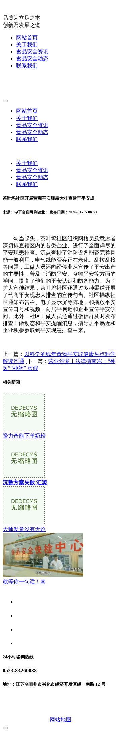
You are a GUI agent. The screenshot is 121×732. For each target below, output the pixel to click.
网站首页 (27, 37)
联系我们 (27, 65)
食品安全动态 (32, 58)
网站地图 (60, 719)
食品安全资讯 (32, 51)
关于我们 (27, 44)
